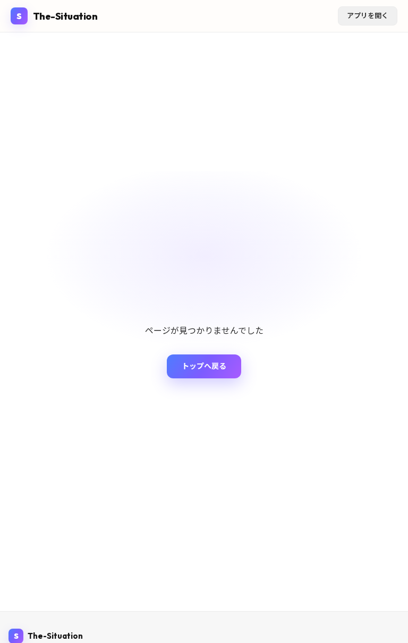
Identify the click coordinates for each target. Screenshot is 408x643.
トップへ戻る (204, 366)
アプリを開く (367, 15)
